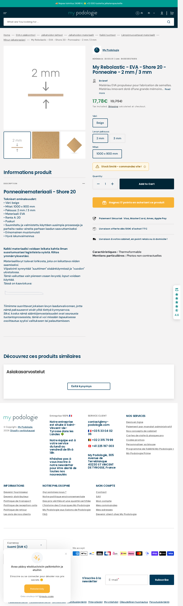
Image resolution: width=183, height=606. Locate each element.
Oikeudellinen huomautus (134, 598)
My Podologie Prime (138, 450)
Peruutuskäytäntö (159, 598)
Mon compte (104, 497)
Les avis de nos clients (17, 511)
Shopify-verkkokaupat (22, 427)
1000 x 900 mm (109, 155)
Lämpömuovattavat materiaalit (138, 35)
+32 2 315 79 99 (102, 437)
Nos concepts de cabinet (141, 428)
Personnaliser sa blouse (140, 441)
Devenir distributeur (16, 493)
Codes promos (135, 436)
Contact (101, 488)
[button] (5, 13)
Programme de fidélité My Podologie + (150, 445)
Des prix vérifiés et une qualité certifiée (67, 497)
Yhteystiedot (95, 598)
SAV (98, 493)
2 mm (102, 139)
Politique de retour (15, 506)
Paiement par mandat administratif (149, 423)
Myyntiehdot (111, 598)
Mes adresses (104, 506)
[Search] (169, 22)
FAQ (45, 511)
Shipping (113, 106)
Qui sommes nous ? (54, 488)
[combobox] (89, 22)
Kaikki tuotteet (108, 35)
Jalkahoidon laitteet (52, 35)
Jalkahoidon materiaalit (81, 35)
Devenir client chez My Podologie (116, 511)
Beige (102, 124)
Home (7, 35)
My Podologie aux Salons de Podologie (67, 506)
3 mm (119, 139)
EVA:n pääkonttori (25, 35)
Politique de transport (17, 497)
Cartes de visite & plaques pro (145, 432)
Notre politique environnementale (64, 493)
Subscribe (162, 576)
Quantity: (98, 176)
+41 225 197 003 (103, 443)
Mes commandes (106, 502)
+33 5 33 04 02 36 (100, 429)
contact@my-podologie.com (99, 420)
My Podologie (25, 423)
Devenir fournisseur (16, 488)
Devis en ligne (134, 419)
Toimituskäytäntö (77, 598)
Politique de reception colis (20, 502)
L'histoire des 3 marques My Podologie (66, 502)
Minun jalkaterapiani (14, 39)
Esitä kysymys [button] (81, 383)
